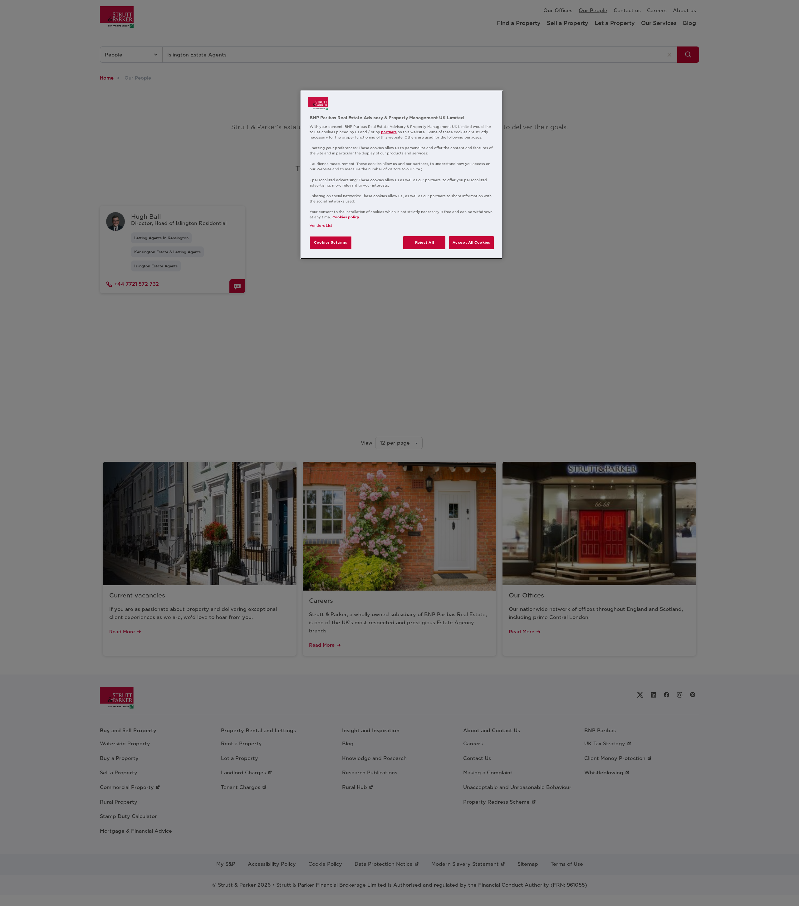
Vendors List (321, 225)
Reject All (424, 242)
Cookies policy (345, 217)
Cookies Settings (330, 242)
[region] (401, 174)
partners (389, 132)
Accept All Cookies (471, 242)
